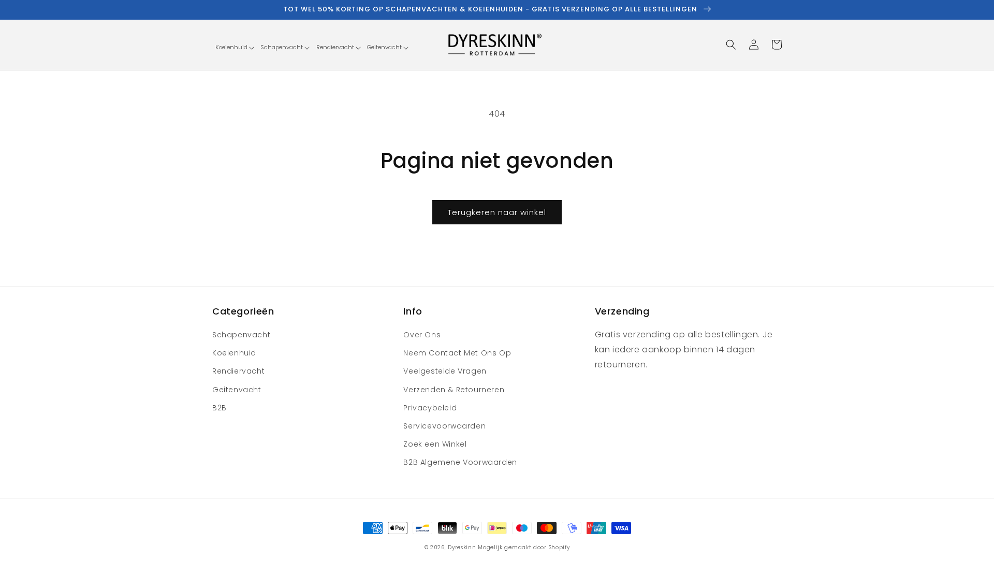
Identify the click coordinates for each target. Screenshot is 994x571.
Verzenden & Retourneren (453, 389)
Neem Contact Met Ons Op (457, 353)
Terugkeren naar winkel (497, 212)
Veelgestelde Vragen (444, 371)
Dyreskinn (462, 547)
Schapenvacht (241, 335)
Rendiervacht (238, 371)
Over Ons (422, 335)
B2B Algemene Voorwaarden (460, 462)
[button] (234, 47)
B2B (219, 408)
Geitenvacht (236, 389)
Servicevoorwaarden (444, 426)
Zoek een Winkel (434, 444)
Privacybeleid (430, 408)
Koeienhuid (234, 353)
